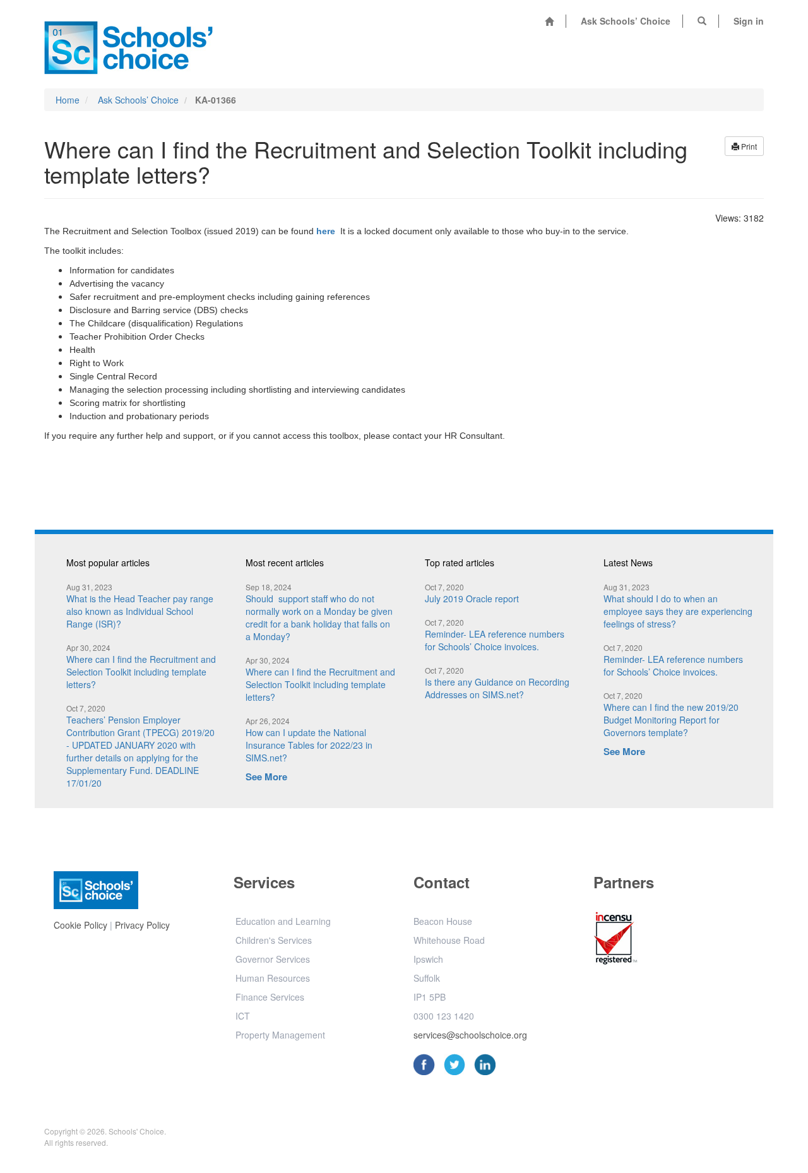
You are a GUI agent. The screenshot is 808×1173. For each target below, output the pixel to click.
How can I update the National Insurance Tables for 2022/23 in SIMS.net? (310, 739)
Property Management (280, 1034)
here (325, 231)
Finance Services (269, 997)
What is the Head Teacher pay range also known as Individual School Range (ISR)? (141, 605)
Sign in (749, 21)
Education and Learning (283, 921)
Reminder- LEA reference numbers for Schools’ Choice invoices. (496, 635)
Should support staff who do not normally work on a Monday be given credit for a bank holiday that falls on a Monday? (320, 612)
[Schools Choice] (128, 44)
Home (68, 99)
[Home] (549, 21)
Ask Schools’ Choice (625, 21)
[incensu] (615, 940)
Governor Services (272, 959)
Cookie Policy (80, 925)
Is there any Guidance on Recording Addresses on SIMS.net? (498, 683)
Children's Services (273, 940)
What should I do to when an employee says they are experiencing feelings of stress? (679, 605)
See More (266, 776)
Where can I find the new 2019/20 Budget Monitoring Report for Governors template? (672, 714)
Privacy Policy (142, 925)
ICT (242, 1015)
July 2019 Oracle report (472, 593)
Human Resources (272, 978)
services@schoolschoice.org (470, 1034)
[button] (702, 21)
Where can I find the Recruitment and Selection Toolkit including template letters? (142, 666)
